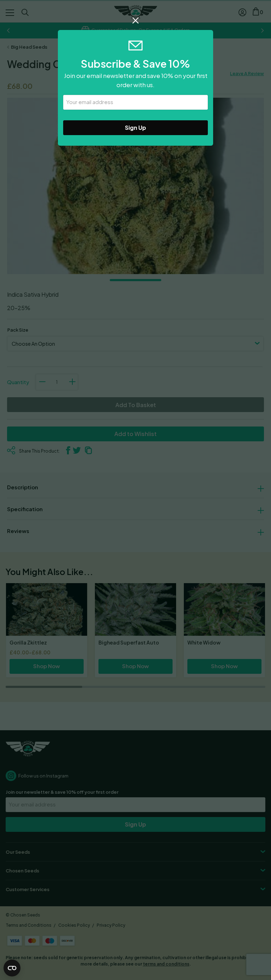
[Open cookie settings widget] (12, 968)
